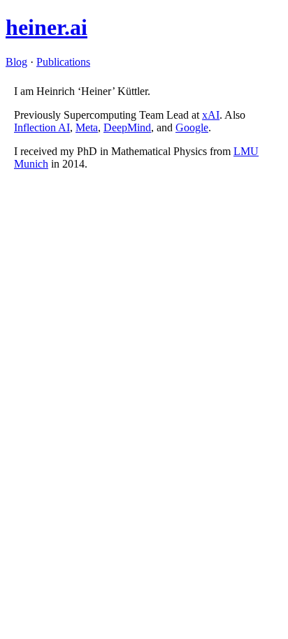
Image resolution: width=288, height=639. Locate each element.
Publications (63, 62)
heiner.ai (46, 27)
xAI (210, 115)
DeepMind (127, 127)
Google (191, 127)
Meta (86, 127)
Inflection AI (42, 127)
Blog (16, 62)
